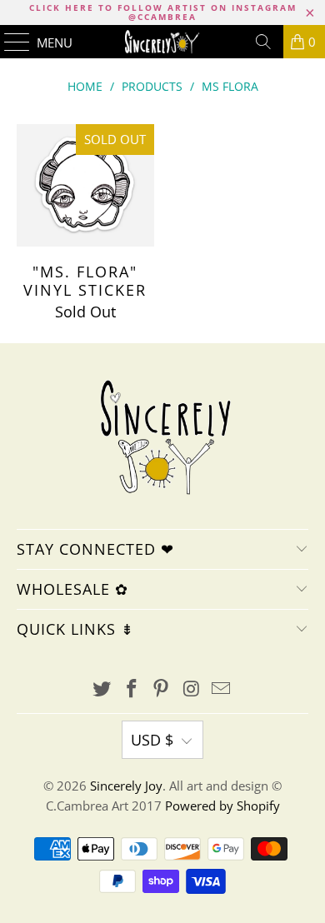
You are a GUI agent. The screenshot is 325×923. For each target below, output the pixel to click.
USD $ (152, 740)
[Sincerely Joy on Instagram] (191, 689)
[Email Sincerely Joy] (221, 689)
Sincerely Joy (126, 785)
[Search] (263, 41)
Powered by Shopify (222, 805)
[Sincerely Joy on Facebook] (131, 689)
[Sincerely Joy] (163, 41)
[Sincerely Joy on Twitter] (102, 689)
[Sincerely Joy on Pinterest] (161, 689)
